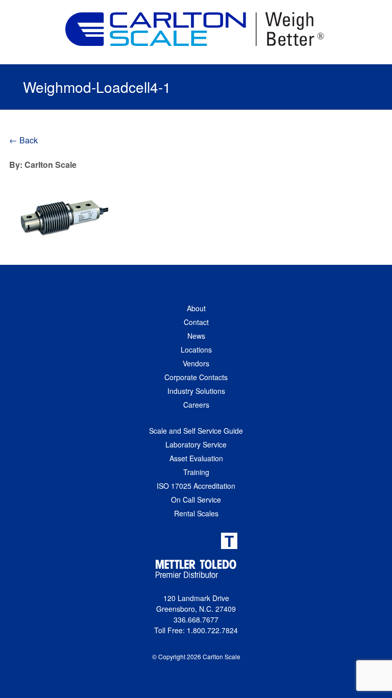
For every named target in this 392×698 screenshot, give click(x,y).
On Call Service (196, 499)
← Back (23, 140)
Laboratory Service (196, 444)
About (196, 308)
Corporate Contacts (196, 377)
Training (196, 472)
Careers (196, 405)
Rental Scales (196, 513)
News (196, 336)
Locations (196, 349)
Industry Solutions (196, 391)
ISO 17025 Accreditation (196, 486)
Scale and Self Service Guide (196, 431)
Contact (196, 322)
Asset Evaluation (196, 458)
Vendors (196, 363)
